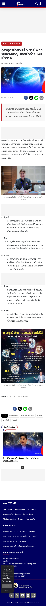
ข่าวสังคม (32, 531)
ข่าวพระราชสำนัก (9, 531)
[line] (36, 98)
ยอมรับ (7, 586)
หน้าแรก (4, 63)
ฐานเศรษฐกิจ (30, 519)
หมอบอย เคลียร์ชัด (14, 151)
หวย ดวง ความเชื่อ (15, 63)
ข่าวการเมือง (22, 531)
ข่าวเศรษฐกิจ (21, 541)
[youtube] (22, 595)
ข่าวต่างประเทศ (8, 541)
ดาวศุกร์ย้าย (13, 416)
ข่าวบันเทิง (7, 536)
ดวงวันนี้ (5, 420)
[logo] (19, 4)
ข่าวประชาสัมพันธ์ (9, 546)
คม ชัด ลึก (32, 509)
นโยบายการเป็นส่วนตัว (26, 546)
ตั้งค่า (7, 590)
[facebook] (26, 98)
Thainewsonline (9, 519)
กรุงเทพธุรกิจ (8, 514)
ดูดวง (39, 416)
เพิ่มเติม (8, 581)
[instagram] (33, 595)
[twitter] (31, 98)
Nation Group (20, 509)
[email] (41, 98)
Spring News (28, 514)
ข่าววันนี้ (14, 420)
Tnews (20, 519)
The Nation (7, 509)
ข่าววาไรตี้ (32, 536)
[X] (17, 595)
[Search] (37, 3)
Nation (18, 514)
